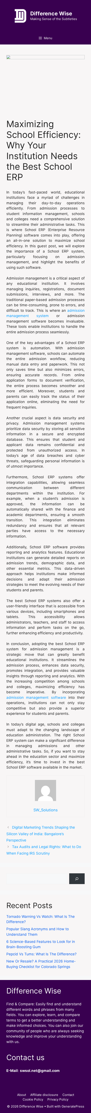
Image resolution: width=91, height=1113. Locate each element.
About (21, 1095)
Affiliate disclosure (44, 1095)
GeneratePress (73, 1106)
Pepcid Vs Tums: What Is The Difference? (41, 954)
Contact (68, 1095)
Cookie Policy (33, 1099)
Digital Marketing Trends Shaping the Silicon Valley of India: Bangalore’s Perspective (40, 833)
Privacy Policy (57, 1099)
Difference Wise (51, 13)
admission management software (36, 697)
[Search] (77, 878)
